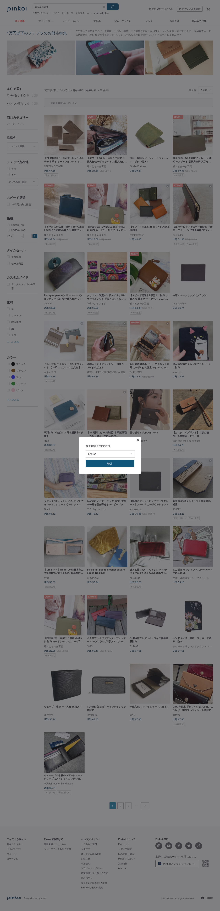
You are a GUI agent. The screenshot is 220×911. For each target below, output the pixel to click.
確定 (110, 463)
